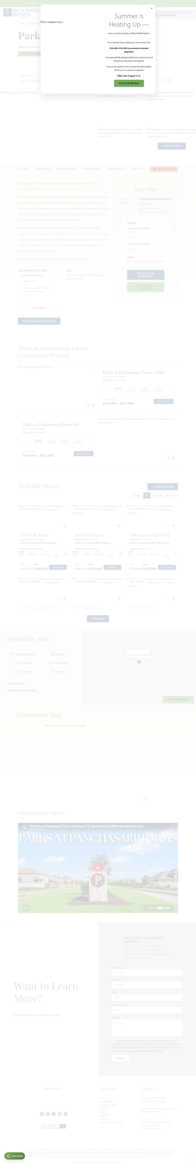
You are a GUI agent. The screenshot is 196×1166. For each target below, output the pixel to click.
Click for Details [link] (129, 83)
